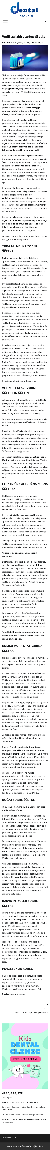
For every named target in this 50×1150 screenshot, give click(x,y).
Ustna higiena (7, 1097)
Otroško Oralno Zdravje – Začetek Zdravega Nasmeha (22, 1114)
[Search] (46, 22)
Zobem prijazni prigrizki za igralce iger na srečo (20, 1102)
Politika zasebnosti (9, 1138)
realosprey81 (37, 42)
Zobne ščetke (18, 993)
